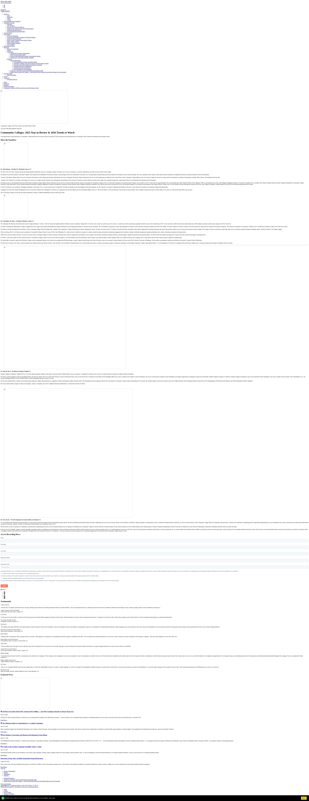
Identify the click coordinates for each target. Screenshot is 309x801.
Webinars (9, 59)
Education (9, 24)
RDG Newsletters (11, 75)
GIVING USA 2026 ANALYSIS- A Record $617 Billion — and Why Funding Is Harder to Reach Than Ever (38, 711)
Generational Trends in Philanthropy (23, 66)
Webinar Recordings (15, 60)
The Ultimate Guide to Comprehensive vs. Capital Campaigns (22, 723)
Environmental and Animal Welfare (16, 31)
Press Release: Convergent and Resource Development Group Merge (24, 735)
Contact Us (7, 78)
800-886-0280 (8, 787)
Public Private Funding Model (18, 54)
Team (8, 15)
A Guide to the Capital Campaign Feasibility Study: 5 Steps (21, 747)
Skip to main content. (6, 1)
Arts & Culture (11, 25)
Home (5, 789)
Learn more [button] (52, 798)
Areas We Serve (8, 33)
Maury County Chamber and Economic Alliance (19, 40)
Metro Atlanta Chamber (13, 41)
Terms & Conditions (9, 794)
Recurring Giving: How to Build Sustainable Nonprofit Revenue (22, 758)
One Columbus (11, 44)
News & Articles (8, 73)
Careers (9, 20)
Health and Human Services (14, 30)
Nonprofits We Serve (9, 46)
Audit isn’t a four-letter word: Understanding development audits (26, 70)
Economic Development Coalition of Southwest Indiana (21, 37)
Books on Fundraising (12, 49)
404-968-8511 (18, 787)
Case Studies (7, 34)
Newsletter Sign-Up (12, 79)
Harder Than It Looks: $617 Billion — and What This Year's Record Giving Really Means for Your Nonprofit (38, 72)
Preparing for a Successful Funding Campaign (22, 57)
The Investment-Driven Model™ (12, 21)
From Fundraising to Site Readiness (23, 69)
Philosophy (10, 17)
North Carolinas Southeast (13, 43)
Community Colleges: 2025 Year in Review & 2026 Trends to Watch (31, 63)
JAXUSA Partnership (12, 36)
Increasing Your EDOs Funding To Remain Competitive (28, 65)
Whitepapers (10, 52)
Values (8, 18)
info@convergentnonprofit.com (30, 787)
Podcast (9, 50)
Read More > (4, 720)
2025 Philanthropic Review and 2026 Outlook (25, 62)
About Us (6, 14)
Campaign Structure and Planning (22, 68)
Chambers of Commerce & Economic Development (20, 28)
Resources (6, 47)
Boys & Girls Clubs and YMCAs (15, 27)
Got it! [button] (304, 798)
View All (3, 768)
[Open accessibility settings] (3, 798)
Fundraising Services (9, 23)
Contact (6, 791)
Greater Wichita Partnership (14, 39)
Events (5, 76)
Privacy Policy (7, 792)
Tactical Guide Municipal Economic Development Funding (25, 56)
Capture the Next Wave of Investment (19, 53)
